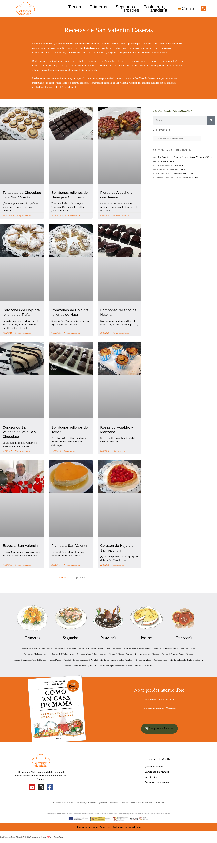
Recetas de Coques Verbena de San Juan (115, 666)
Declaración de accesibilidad (127, 827)
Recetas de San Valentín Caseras (165, 648)
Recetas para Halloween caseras (36, 654)
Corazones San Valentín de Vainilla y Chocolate (19, 432)
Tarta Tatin (178, 165)
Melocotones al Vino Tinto (186, 177)
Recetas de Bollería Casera (65, 648)
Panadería (157, 10)
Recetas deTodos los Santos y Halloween (186, 660)
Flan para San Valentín (69, 546)
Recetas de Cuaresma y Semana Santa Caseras (131, 648)
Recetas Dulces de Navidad (60, 660)
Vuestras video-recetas (143, 666)
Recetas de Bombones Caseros (90, 648)
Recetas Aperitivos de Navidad (147, 654)
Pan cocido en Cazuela (184, 173)
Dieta (108, 648)
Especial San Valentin (20, 546)
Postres (131, 10)
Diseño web (37, 837)
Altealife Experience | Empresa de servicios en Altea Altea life (181, 157)
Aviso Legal (105, 827)
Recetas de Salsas (161, 660)
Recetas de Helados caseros (63, 654)
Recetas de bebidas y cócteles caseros (37, 648)
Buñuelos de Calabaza (163, 161)
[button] (203, 8)
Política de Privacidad (87, 827)
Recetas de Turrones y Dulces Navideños (116, 660)
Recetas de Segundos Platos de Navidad (30, 660)
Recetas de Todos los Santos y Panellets (81, 666)
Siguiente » (79, 577)
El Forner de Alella (157, 759)
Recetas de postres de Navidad (85, 660)
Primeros (98, 6)
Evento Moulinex (188, 648)
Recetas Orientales (143, 660)
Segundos (125, 6)
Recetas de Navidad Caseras (120, 654)
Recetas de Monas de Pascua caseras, (92, 654)
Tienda (74, 6)
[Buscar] (211, 120)
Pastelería (153, 6)
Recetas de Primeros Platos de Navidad (177, 654)
